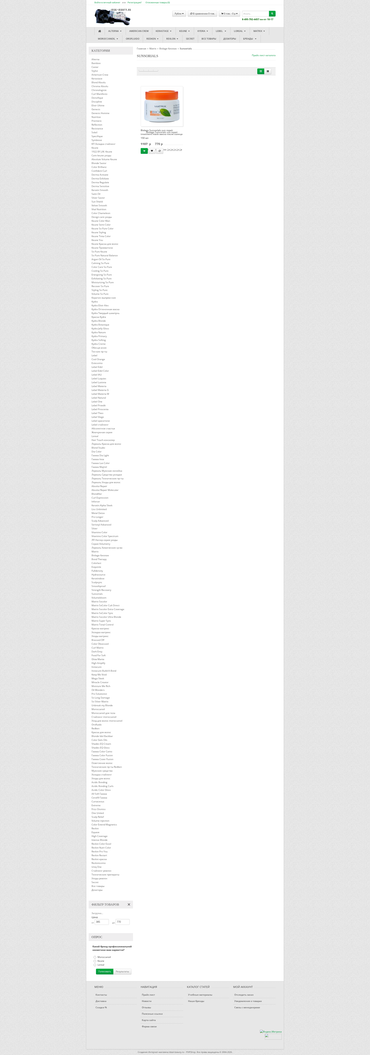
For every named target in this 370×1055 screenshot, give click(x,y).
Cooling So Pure (100, 270)
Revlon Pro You (100, 851)
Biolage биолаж (100, 555)
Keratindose (98, 578)
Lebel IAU (97, 374)
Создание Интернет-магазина (153, 1052)
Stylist (95, 70)
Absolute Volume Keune (104, 159)
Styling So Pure (100, 290)
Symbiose (97, 140)
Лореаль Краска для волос (106, 443)
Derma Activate (100, 174)
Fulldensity (97, 570)
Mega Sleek (98, 678)
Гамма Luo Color (101, 463)
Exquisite (96, 567)
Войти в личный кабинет (107, 2)
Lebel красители (101, 420)
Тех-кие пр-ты (99, 351)
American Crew (139, 31)
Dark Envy (97, 651)
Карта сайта (149, 1020)
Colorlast (96, 563)
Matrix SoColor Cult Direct (105, 605)
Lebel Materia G (100, 390)
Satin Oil (96, 194)
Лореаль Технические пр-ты (108, 478)
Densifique (97, 97)
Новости (146, 1001)
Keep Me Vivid (99, 674)
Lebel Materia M (100, 394)
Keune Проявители (102, 247)
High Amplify (98, 663)
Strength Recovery (101, 590)
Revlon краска (99, 859)
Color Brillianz (99, 167)
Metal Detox (98, 513)
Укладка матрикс (101, 632)
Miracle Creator (100, 682)
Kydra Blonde (99, 320)
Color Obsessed (100, 643)
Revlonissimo (99, 863)
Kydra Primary (99, 336)
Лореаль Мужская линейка (107, 470)
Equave (95, 832)
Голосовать (104, 971)
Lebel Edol (97, 367)
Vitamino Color (99, 532)
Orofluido (132, 38)
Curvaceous (98, 801)
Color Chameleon (101, 213)
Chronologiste (99, 90)
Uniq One (97, 866)
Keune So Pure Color (103, 228)
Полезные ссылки (152, 1013)
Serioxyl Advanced (101, 524)
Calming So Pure (100, 263)
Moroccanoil (107, 38)
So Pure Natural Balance (105, 255)
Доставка (101, 1001)
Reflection (97, 124)
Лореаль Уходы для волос (106, 482)
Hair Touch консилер (103, 440)
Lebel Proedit (99, 405)
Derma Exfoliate (100, 178)
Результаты (122, 971)
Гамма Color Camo (102, 751)
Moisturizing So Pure (103, 282)
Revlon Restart (99, 855)
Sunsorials (97, 593)
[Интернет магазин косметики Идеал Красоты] (108, 14)
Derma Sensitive (100, 186)
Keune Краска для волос (105, 244)
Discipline (97, 101)
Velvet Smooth (99, 205)
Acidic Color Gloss (101, 790)
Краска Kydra (99, 317)
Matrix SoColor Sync (102, 613)
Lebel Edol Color (100, 370)
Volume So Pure (100, 294)
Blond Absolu (99, 82)
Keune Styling (99, 232)
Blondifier (97, 493)
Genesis (96, 109)
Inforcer (96, 501)
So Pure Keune (99, 251)
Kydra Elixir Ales (100, 305)
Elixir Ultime (98, 105)
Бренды (248, 38)
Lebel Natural (99, 397)
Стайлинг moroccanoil (104, 717)
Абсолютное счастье (103, 428)
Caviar (95, 67)
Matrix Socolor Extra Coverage (108, 609)
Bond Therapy (99, 559)
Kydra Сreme (99, 344)
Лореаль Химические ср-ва (107, 547)
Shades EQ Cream (101, 743)
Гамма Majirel (99, 467)
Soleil (94, 132)
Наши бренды (196, 1001)
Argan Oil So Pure (101, 259)
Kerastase (162, 31)
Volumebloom (99, 597)
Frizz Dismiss (99, 809)
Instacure (97, 667)
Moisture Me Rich (101, 686)
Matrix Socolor (99, 601)
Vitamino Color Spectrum (105, 536)
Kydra (202, 31)
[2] (146, 70)
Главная (141, 48)
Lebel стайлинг (100, 424)
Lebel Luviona (99, 382)
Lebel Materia (99, 386)
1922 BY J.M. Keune (102, 151)
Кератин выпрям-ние (104, 297)
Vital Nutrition (99, 209)
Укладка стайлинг (102, 774)
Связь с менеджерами (247, 1007)
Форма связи (149, 1026)
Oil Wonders (98, 690)
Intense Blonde (100, 840)
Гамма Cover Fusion (102, 759)
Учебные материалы (200, 994)
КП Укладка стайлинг (103, 144)
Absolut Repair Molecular (105, 490)
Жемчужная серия (102, 432)
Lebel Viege (98, 417)
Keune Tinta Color (101, 236)
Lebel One (97, 401)
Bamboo (96, 63)
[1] (141, 70)
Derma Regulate (100, 182)
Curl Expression (100, 497)
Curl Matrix (97, 647)
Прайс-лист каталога (264, 55)
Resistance (97, 128)
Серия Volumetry (101, 543)
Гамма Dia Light (100, 455)
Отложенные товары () (157, 2)
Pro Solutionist (99, 693)
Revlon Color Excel (101, 843)
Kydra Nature (99, 332)
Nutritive (96, 117)
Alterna (113, 31)
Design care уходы (102, 217)
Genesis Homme (100, 113)
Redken (151, 38)
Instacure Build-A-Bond (104, 670)
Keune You (97, 240)
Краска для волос (101, 732)
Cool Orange (98, 359)
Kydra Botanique (100, 324)
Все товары (209, 38)
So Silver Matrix (100, 701)
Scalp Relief (98, 817)
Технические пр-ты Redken (107, 767)
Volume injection (100, 820)
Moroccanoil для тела (103, 713)
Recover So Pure (100, 286)
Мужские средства (102, 770)
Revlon (171, 38)
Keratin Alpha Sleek (102, 505)
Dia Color (97, 451)
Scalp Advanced (100, 520)
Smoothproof (99, 586)
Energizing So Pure (102, 274)
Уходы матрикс (100, 636)
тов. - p (230, 13)
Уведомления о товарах (248, 1001)
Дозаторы (229, 38)
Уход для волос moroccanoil (107, 720)
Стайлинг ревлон (101, 870)
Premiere (97, 120)
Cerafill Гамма (99, 797)
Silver (95, 528)
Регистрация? (135, 2)
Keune (183, 31)
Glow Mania (98, 659)
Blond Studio (98, 447)
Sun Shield (97, 201)
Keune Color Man (101, 220)
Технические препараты (105, 874)
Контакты (101, 994)
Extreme (96, 805)
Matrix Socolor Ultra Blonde (106, 617)
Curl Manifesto (99, 94)
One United (98, 813)
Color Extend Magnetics (104, 824)
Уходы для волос (101, 778)
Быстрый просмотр (163, 106)
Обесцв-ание (99, 347)
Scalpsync (97, 582)
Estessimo (97, 363)
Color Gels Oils (99, 740)
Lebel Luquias (99, 378)
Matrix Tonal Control (103, 624)
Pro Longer (97, 517)
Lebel (220, 31)
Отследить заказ (243, 994)
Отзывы (146, 1007)
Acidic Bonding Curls (103, 786)
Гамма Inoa (98, 459)
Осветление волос (102, 763)
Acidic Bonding (99, 782)
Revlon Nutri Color (101, 847)
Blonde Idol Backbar (102, 736)
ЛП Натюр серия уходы (105, 540)
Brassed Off (98, 640)
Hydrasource (98, 574)
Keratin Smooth (100, 190)
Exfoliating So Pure (102, 278)
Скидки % (101, 1007)
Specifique (97, 136)
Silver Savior (98, 197)
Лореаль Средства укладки (107, 474)
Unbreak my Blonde (102, 705)
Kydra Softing (99, 340)
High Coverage (100, 836)
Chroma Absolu (100, 86)
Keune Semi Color (101, 224)
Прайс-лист (148, 994)
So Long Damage (101, 697)
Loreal (238, 31)
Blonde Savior (99, 163)
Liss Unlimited (99, 509)
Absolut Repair (99, 486)
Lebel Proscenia (100, 409)
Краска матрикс (100, 628)
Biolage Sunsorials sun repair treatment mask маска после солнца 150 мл (161, 134)
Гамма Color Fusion (102, 755)
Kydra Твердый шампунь (105, 313)
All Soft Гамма (99, 793)
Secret (190, 38)
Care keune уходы (101, 155)
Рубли (178, 13)
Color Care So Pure (102, 267)
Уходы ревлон (99, 878)
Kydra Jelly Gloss (100, 328)
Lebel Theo (97, 413)
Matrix (258, 31)
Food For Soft (99, 655)
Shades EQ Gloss (101, 747)
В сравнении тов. (203, 13)
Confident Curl (99, 170)
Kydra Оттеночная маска (105, 309)
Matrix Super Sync (101, 620)
